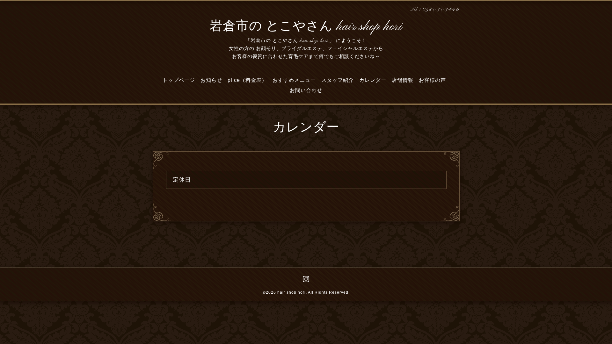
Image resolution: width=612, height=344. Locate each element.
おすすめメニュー (294, 80)
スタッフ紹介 (337, 80)
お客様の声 (432, 80)
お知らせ (211, 80)
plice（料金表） (247, 80)
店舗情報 (402, 80)
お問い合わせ (306, 90)
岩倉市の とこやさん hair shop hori (306, 27)
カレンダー (372, 80)
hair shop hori (291, 292)
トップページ (179, 80)
